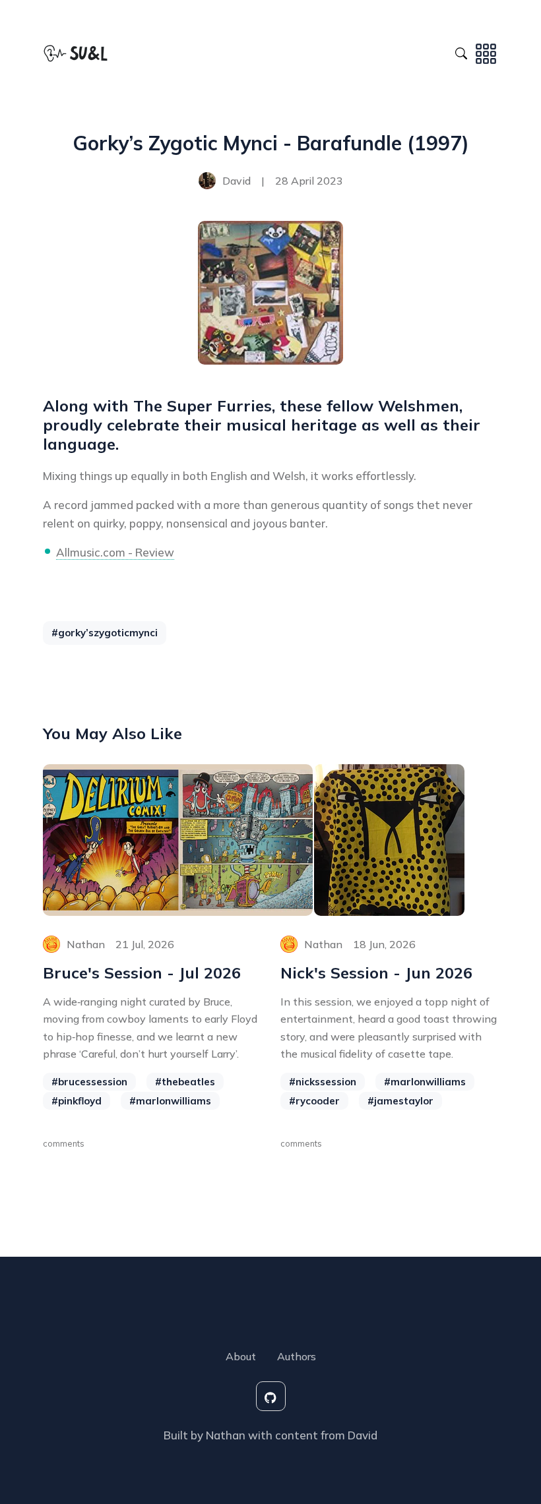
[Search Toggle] (461, 51)
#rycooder (314, 1101)
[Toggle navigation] (486, 52)
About (241, 1356)
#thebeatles (185, 1081)
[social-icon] (271, 1396)
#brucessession (89, 1081)
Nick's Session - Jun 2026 (376, 972)
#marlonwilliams (170, 1101)
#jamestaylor (400, 1101)
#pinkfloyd (76, 1101)
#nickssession (322, 1081)
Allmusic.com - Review (115, 552)
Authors (296, 1356)
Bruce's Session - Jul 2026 (142, 972)
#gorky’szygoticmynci (104, 632)
